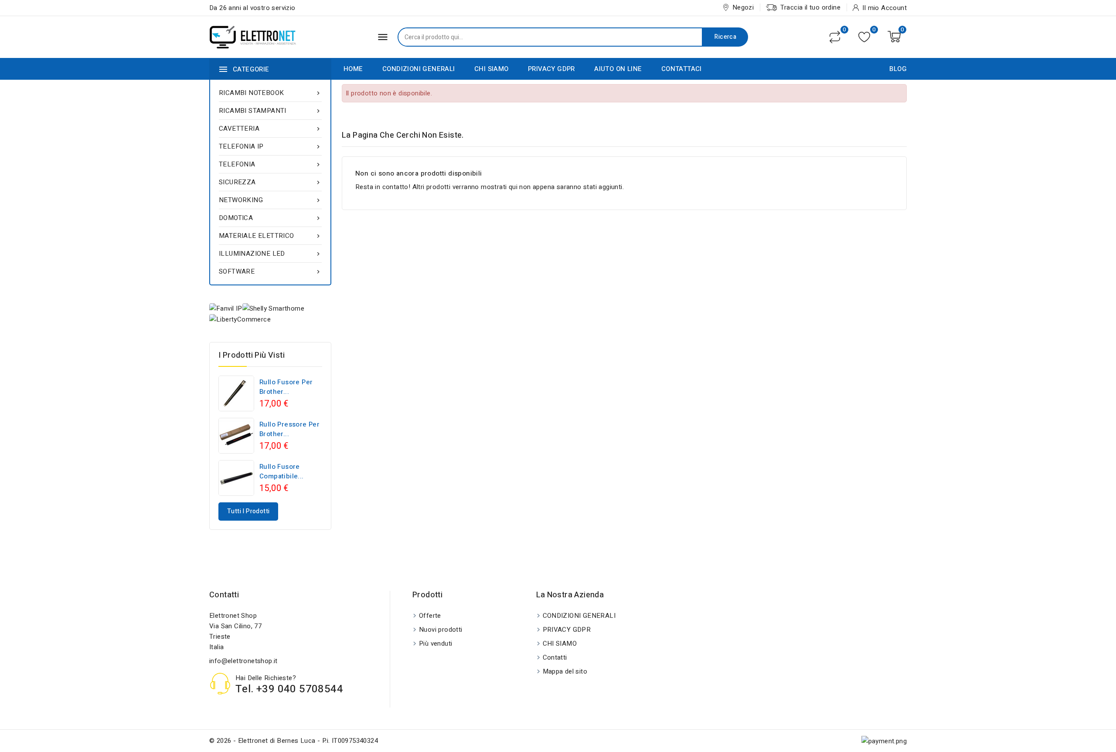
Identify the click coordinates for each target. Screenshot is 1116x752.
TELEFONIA (270, 164)
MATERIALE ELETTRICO (270, 236)
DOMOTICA (270, 218)
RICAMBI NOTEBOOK (270, 93)
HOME (353, 69)
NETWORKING (270, 200)
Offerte (430, 615)
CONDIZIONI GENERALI (418, 69)
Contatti (224, 595)
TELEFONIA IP (270, 146)
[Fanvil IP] (225, 308)
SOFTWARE (270, 271)
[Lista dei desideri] (864, 37)
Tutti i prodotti (248, 511)
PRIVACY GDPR (551, 69)
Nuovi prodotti (441, 629)
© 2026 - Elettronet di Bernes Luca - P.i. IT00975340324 (293, 740)
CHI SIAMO (491, 69)
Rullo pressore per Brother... (289, 429)
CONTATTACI (681, 69)
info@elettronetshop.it (243, 661)
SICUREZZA (270, 182)
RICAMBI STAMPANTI (270, 110)
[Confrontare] (835, 37)
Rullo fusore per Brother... (286, 386)
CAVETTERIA (270, 128)
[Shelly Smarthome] (273, 308)
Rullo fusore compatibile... (281, 471)
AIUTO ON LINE (618, 69)
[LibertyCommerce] (240, 319)
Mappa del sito (565, 671)
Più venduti (435, 643)
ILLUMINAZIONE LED (270, 253)
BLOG (898, 69)
